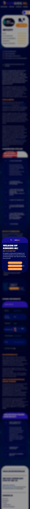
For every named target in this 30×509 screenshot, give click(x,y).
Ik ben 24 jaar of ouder (15, 269)
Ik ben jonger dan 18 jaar (15, 262)
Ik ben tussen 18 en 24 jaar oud (15, 265)
